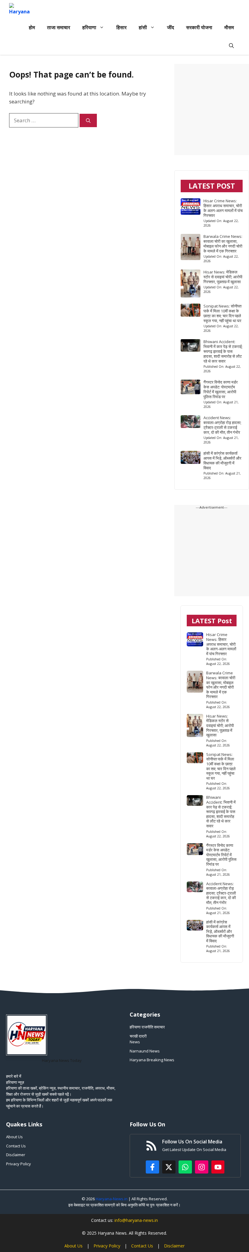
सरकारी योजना (199, 27)
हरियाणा (89, 27)
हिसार (121, 27)
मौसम (229, 27)
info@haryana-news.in (136, 1220)
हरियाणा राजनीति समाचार (147, 1027)
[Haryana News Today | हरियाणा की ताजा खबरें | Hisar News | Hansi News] (19, 9)
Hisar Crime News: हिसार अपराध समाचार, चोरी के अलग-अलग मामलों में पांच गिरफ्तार (223, 208)
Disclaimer (15, 1154)
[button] (231, 46)
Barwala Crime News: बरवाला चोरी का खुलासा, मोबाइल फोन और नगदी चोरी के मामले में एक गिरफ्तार (222, 244)
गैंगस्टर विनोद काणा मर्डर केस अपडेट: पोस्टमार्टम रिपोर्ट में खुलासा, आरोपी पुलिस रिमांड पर (220, 389)
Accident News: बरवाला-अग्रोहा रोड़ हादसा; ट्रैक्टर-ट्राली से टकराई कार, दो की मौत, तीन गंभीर (222, 425)
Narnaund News (145, 1051)
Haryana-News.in (112, 1199)
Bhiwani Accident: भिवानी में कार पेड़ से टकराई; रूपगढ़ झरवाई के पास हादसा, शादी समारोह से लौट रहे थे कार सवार (223, 351)
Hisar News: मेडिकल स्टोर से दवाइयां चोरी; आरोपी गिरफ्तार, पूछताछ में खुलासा (222, 276)
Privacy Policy (18, 1164)
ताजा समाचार (58, 27)
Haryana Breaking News (152, 1059)
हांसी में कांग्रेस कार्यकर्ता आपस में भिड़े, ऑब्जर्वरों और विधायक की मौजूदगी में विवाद (222, 460)
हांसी (143, 27)
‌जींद (170, 27)
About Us (14, 1136)
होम (32, 27)
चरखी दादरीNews (138, 1039)
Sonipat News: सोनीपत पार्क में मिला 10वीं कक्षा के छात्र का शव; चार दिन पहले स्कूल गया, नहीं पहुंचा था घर (222, 313)
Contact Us (16, 1146)
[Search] (88, 120)
